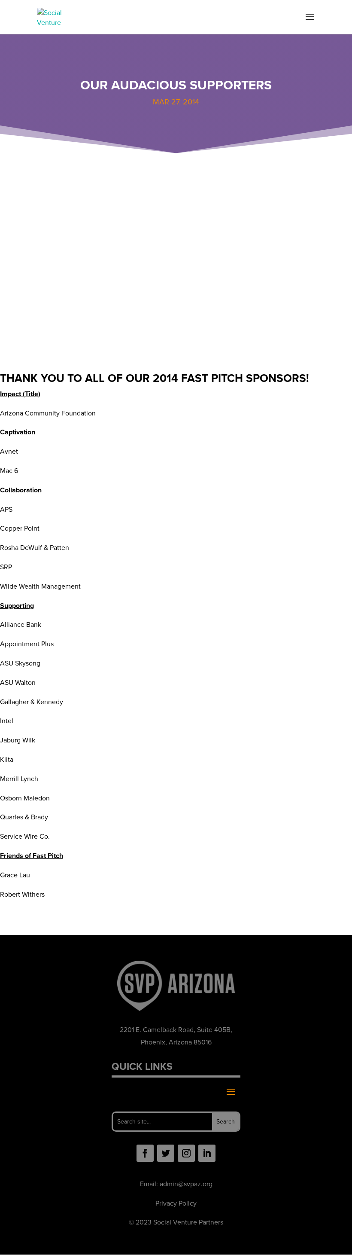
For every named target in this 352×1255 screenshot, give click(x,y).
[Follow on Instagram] (186, 1153)
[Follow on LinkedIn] (206, 1153)
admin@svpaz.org (186, 1184)
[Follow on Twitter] (165, 1153)
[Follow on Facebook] (145, 1153)
